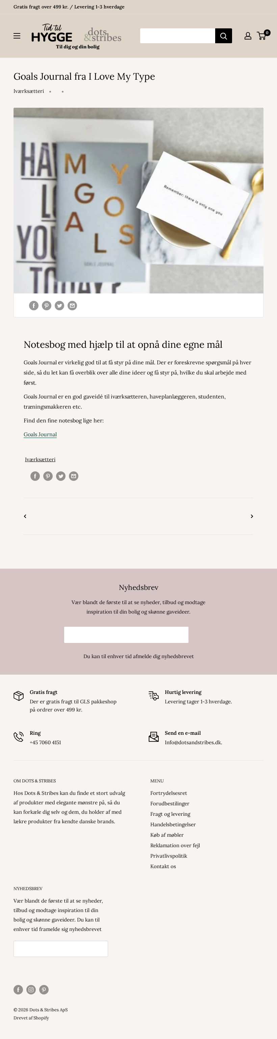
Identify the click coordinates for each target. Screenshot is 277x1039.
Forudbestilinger (170, 803)
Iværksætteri (29, 91)
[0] (261, 36)
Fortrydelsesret (168, 793)
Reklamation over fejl (175, 845)
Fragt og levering (170, 814)
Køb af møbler (167, 835)
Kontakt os (163, 866)
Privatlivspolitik (168, 856)
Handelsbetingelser (173, 824)
